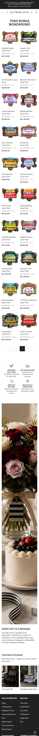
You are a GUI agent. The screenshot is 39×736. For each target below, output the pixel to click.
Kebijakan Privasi (8, 710)
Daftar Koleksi (7, 722)
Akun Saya (24, 703)
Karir (3, 718)
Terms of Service (8, 725)
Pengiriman (24, 718)
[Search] (7, 12)
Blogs (4, 703)
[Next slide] (34, 678)
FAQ (21, 722)
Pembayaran (24, 714)
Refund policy (7, 729)
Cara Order (24, 710)
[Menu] (2, 12)
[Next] (33, 348)
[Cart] (36, 12)
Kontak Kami (24, 707)
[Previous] (5, 348)
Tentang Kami (7, 707)
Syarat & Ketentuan (9, 714)
